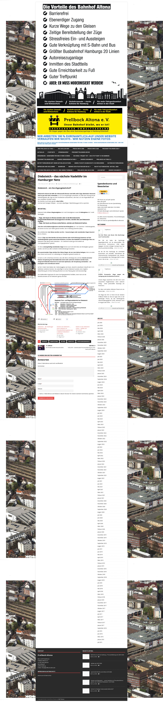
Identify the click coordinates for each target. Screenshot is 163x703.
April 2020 (100, 523)
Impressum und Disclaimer (46, 166)
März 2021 (100, 492)
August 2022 (101, 444)
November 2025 (102, 345)
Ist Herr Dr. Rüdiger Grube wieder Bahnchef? (102, 689)
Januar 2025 (101, 373)
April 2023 (100, 421)
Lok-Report (101, 170)
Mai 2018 (100, 588)
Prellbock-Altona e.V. (104, 159)
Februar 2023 (101, 427)
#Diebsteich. (101, 285)
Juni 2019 (100, 552)
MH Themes (61, 699)
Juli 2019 (100, 549)
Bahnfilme (61, 166)
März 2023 (100, 424)
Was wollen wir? (63, 148)
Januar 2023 (101, 430)
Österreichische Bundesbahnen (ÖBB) (108, 244)
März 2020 (100, 526)
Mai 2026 (100, 328)
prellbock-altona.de (50, 667)
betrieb (63, 341)
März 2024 (100, 393)
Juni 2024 (100, 385)
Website (40, 389)
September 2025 (102, 351)
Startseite (51, 152)
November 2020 (102, 503)
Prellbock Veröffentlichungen (70, 184)
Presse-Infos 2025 (93, 148)
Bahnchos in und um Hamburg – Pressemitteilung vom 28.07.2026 (107, 655)
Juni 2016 (100, 634)
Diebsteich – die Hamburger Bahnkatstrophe (45, 327)
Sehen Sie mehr (118, 248)
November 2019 (102, 537)
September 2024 (102, 379)
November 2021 (102, 470)
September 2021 (102, 475)
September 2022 (102, 441)
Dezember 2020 (102, 501)
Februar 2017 (101, 622)
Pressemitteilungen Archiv (81, 152)
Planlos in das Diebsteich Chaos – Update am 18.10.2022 (82, 328)
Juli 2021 (100, 481)
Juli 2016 (100, 631)
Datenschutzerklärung (115, 163)
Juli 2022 (100, 447)
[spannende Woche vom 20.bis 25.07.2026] (86, 675)
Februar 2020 (101, 529)
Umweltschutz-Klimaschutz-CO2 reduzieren (89, 163)
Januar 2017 (101, 625)
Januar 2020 (101, 532)
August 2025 (101, 354)
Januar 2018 (101, 600)
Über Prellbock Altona (45, 148)
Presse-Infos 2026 (78, 148)
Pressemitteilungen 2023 (45, 159)
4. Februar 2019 (44, 184)
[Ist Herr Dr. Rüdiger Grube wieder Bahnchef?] (86, 692)
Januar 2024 (101, 396)
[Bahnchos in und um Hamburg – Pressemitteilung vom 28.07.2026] (86, 658)
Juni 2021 (100, 484)
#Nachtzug (101, 248)
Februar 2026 (101, 337)
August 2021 (101, 478)
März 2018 (100, 594)
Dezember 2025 (102, 342)
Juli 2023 (100, 413)
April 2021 (100, 489)
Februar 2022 (101, 461)
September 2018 (102, 577)
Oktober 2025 (101, 348)
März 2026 (100, 334)
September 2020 (102, 509)
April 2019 (100, 557)
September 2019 (102, 543)
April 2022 (100, 455)
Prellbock (52, 184)
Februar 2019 (101, 563)
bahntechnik (54, 341)
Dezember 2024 (102, 376)
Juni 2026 (100, 325)
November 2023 (102, 402)
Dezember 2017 (102, 603)
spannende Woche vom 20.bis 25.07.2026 (101, 672)
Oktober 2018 (101, 574)
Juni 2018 (100, 586)
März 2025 (100, 368)
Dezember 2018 (102, 569)
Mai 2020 (100, 520)
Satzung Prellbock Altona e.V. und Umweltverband (55, 170)
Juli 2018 (100, 583)
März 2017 (100, 619)
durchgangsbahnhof (83, 341)
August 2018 (101, 580)
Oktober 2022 (101, 438)
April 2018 (100, 591)
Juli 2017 (100, 614)
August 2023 (101, 410)
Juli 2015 (100, 642)
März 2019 (100, 560)
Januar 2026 (101, 339)
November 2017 (102, 605)
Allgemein (60, 184)
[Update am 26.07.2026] (86, 667)
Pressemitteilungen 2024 (110, 148)
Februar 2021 (101, 495)
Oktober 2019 (101, 540)
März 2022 (100, 458)
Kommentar (41, 366)
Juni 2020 (100, 518)
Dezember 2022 (102, 433)
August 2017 (101, 611)
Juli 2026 (100, 322)
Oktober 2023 (101, 404)
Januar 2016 (101, 639)
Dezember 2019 (102, 535)
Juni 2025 (100, 359)
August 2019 (101, 546)
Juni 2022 (100, 450)
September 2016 (102, 628)
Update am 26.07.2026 (96, 663)
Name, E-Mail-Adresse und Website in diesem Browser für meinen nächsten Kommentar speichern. (66, 393)
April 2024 (100, 390)
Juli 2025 (100, 356)
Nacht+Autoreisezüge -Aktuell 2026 (106, 166)
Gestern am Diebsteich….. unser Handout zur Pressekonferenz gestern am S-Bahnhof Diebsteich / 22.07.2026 (65, 330)
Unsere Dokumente (86, 159)
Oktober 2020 (101, 506)
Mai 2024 (100, 387)
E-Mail (39, 384)
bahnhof (44, 341)
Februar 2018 (101, 597)
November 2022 (102, 436)
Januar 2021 (101, 498)
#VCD (120, 280)
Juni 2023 (100, 416)
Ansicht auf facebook (118, 265)
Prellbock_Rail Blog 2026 (85, 170)
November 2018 (102, 571)
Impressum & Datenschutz (44, 675)
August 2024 (101, 382)
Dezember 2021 (102, 467)
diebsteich (71, 341)
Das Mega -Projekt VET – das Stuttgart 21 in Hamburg (91, 156)
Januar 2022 (101, 464)
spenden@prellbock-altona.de (115, 220)
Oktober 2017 (101, 608)
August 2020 (101, 512)
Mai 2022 (100, 453)
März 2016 (100, 636)
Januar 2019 (101, 566)
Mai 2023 (100, 419)
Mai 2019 (100, 554)
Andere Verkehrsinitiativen (66, 159)
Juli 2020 (100, 515)
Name (39, 379)
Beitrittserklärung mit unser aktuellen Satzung (54, 163)
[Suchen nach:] (111, 177)
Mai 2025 (100, 362)
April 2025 (100, 365)
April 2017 (100, 617)
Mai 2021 (100, 487)
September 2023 (102, 407)
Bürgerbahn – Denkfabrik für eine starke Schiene (53, 156)
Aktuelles (40, 152)
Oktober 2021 (101, 472)
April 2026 (100, 331)
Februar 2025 (101, 370)
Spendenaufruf (63, 152)
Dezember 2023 (102, 399)
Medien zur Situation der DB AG (79, 166)
